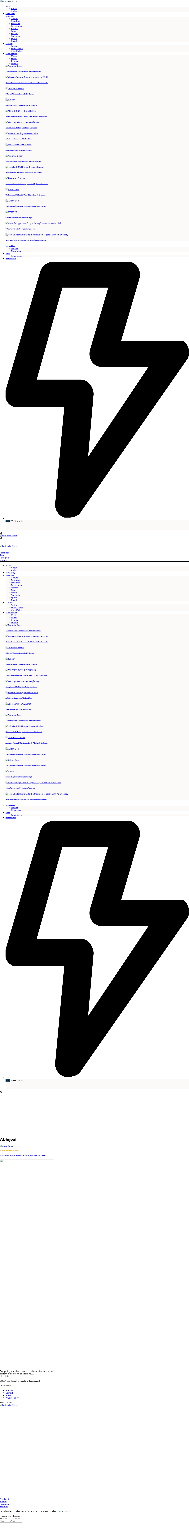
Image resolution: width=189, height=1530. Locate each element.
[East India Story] (8, 1)
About (8, 1395)
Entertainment (4, 1150)
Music (17, 1150)
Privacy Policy (12, 1398)
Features (11, 1150)
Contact (9, 1393)
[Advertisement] (94, 1114)
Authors (9, 1390)
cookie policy (63, 1511)
